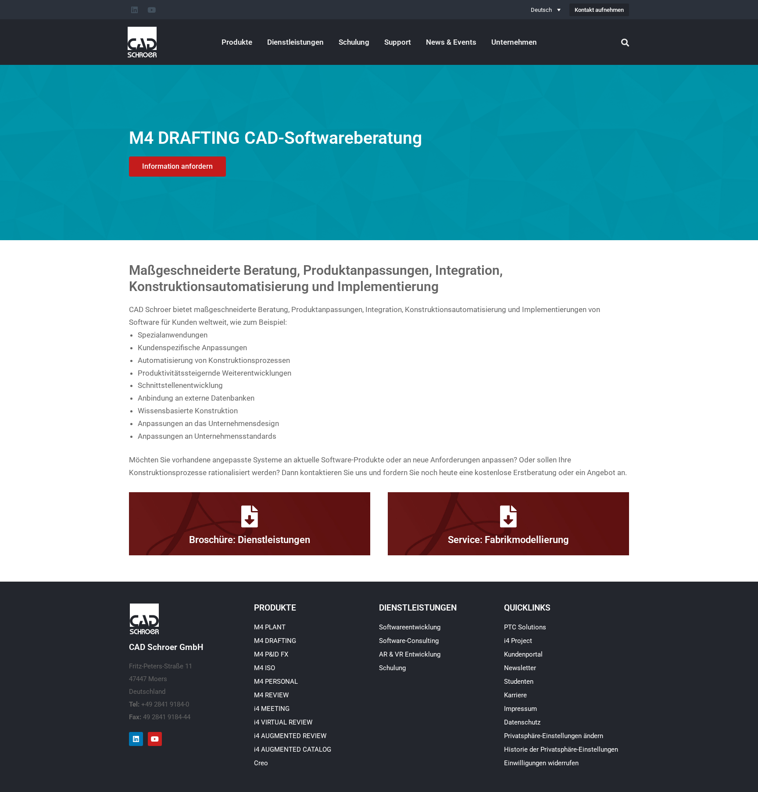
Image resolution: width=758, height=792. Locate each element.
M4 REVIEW (271, 695)
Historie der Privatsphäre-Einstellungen (561, 749)
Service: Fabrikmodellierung (508, 539)
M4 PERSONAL (276, 681)
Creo (261, 763)
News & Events (451, 42)
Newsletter (520, 668)
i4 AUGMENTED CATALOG (292, 749)
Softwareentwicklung (409, 627)
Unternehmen (514, 42)
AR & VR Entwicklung (409, 654)
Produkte (237, 42)
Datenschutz (522, 722)
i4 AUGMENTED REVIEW (290, 736)
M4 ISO (264, 668)
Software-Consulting (409, 641)
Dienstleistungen (295, 42)
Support (397, 42)
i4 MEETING (272, 709)
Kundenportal (523, 654)
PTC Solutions (525, 627)
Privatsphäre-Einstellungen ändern (553, 736)
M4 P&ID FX (271, 654)
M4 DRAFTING (275, 641)
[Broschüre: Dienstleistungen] (250, 516)
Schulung (354, 42)
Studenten (518, 681)
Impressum (520, 709)
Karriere (515, 695)
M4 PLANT (270, 627)
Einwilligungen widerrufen (541, 763)
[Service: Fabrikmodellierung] (508, 516)
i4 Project (518, 641)
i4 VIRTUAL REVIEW (283, 722)
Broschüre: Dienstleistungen (249, 539)
